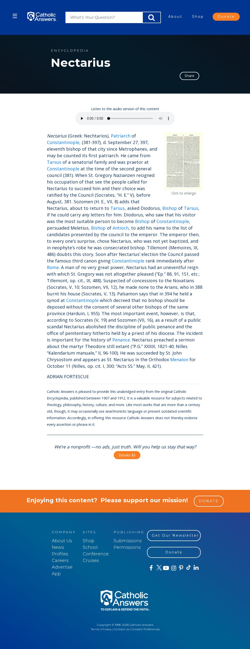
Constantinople (63, 142)
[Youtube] (166, 568)
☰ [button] (15, 15)
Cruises (91, 560)
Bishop (169, 208)
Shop (198, 16)
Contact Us (121, 629)
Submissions (128, 540)
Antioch (121, 228)
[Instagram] (173, 568)
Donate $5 (127, 455)
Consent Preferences (145, 629)
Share (189, 76)
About (175, 16)
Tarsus (54, 162)
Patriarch (120, 136)
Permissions (127, 547)
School (90, 547)
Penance (121, 340)
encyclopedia (70, 50)
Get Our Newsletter (175, 535)
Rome (53, 267)
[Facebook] (151, 568)
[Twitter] (158, 568)
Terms (95, 629)
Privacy (106, 629)
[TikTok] (188, 568)
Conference (96, 554)
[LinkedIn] (196, 567)
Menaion (179, 359)
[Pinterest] (181, 568)
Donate (226, 16)
